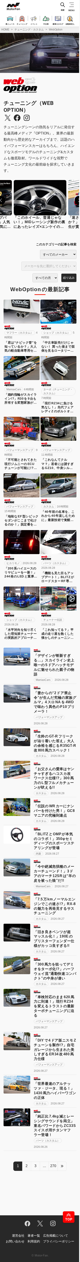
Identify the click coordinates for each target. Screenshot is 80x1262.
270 (53, 1166)
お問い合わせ (15, 1241)
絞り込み (69, 277)
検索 (62, 10)
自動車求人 (70, 23)
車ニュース (10, 23)
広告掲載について (55, 1235)
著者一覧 (34, 1235)
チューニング (22, 23)
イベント (34, 23)
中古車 (46, 23)
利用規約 (34, 1241)
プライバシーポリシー (58, 1241)
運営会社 (18, 1235)
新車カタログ (58, 23)
